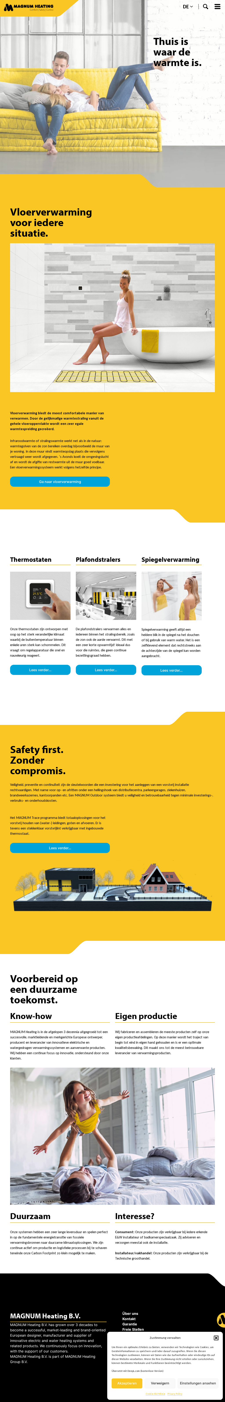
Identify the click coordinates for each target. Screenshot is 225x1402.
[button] (216, 1338)
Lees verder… (40, 670)
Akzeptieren (127, 1383)
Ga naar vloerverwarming (60, 481)
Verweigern (160, 1383)
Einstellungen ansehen (198, 1383)
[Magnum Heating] (28, 8)
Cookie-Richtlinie (155, 1393)
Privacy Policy (174, 1393)
